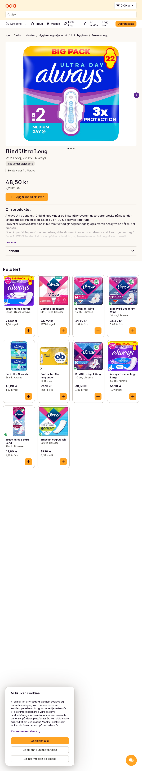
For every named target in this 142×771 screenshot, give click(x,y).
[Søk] (9, 14)
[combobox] (73, 14)
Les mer (11, 242)
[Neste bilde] (136, 95)
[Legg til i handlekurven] (28, 330)
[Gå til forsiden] (11, 5)
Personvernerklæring (25, 731)
